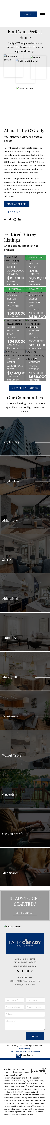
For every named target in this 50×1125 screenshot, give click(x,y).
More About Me (16, 204)
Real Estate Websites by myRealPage (25, 1051)
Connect (28, 14)
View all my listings (25, 388)
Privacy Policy (24, 1048)
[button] (28, 14)
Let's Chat (13, 212)
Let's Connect (25, 913)
